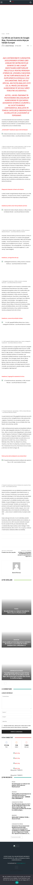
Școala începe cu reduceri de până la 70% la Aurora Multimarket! (16, 612)
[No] (31, 880)
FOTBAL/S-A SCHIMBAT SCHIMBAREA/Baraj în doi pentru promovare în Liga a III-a (24, 554)
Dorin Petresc (10, 45)
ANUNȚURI (16, 639)
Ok (17, 882)
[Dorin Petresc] (3, 46)
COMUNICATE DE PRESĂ (16, 670)
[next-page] (5, 683)
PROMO (16, 608)
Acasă (3, 33)
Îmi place (6, 741)
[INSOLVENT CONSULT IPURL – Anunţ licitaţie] (6, 817)
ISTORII (7, 33)
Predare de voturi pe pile (9, 552)
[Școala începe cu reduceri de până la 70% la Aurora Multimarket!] (16, 599)
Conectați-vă (16, 741)
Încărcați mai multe (16, 837)
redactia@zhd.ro (21, 863)
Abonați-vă (26, 741)
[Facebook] (16, 867)
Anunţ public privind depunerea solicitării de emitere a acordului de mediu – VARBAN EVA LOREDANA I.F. (16, 643)
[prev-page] (3, 683)
